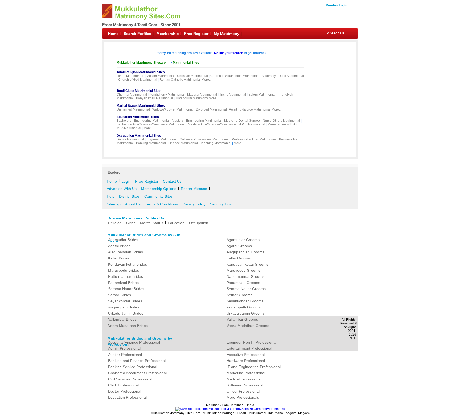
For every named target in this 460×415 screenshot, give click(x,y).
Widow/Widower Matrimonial (173, 109)
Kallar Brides (118, 258)
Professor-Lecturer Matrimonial (254, 139)
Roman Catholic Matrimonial (180, 80)
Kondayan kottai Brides (127, 264)
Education (176, 223)
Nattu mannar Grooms (245, 276)
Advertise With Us (122, 188)
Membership (168, 33)
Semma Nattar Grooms (246, 289)
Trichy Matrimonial (232, 94)
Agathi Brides (119, 246)
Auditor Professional (125, 354)
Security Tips (221, 204)
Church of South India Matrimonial (235, 76)
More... (206, 80)
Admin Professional (124, 348)
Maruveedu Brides (123, 270)
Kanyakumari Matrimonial (154, 98)
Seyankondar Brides (125, 301)
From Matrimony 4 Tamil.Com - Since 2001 (141, 24)
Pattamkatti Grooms (243, 282)
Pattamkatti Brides (123, 282)
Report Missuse (194, 188)
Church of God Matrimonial (137, 80)
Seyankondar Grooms (245, 301)
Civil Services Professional (130, 379)
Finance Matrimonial (183, 143)
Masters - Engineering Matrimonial (197, 121)
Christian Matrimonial (192, 76)
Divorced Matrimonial (211, 109)
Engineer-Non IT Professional (251, 342)
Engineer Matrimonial (162, 139)
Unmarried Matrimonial (133, 109)
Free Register (196, 33)
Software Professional (245, 385)
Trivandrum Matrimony (191, 98)
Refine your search (228, 53)
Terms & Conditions (161, 204)
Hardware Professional (246, 361)
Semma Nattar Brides (126, 289)
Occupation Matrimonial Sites (139, 135)
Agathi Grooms (239, 246)
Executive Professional (246, 354)
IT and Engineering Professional (254, 367)
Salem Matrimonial (262, 94)
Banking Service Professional (132, 367)
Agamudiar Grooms (243, 240)
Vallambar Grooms (242, 319)
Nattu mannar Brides (125, 276)
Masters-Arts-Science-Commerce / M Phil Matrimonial (226, 124)
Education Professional (127, 397)
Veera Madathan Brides (128, 325)
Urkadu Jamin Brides (125, 313)
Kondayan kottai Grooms (247, 264)
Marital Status (151, 223)
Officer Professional (243, 391)
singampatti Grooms (244, 307)
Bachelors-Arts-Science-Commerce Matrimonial (151, 124)
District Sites (129, 196)
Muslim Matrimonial (160, 76)
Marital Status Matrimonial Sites (141, 106)
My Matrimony (226, 33)
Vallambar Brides (122, 319)
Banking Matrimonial (151, 143)
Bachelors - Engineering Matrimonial (143, 121)
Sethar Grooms (239, 295)
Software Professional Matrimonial (204, 139)
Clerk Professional (123, 385)
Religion (115, 223)
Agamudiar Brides (123, 240)
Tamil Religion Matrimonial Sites (141, 72)
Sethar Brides (119, 295)
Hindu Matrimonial (130, 76)
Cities (130, 223)
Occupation (198, 223)
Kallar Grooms (239, 258)
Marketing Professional (246, 373)
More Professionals (243, 397)
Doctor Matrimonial (130, 139)
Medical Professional (244, 379)
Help (110, 196)
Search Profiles (137, 33)
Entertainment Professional (249, 348)
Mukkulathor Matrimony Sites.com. (143, 62)
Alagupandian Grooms (245, 252)
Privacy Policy (194, 204)
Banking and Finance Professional (137, 361)
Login (126, 181)
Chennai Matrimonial (132, 94)
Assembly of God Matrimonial (283, 76)
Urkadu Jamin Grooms (246, 313)
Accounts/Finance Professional (134, 342)
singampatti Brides (123, 307)
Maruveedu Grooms (243, 270)
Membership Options (158, 188)
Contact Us (335, 33)
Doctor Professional (124, 391)
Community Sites (158, 196)
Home (113, 33)
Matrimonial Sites (186, 62)
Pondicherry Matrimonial (167, 94)
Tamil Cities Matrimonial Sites (139, 91)
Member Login (336, 5)
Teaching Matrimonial (215, 143)
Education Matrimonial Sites (138, 117)
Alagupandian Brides (125, 252)
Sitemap (114, 204)
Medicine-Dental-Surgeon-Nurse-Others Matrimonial (262, 121)
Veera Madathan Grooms (248, 325)
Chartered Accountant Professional (137, 373)
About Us (133, 204)
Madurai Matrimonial (202, 94)
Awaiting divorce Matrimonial (250, 109)
